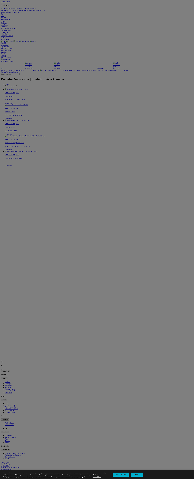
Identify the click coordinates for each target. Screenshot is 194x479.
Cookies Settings (120, 474)
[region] (97, 474)
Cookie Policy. (97, 477)
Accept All (136, 474)
